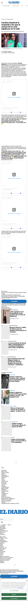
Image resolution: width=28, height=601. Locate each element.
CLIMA (3, 492)
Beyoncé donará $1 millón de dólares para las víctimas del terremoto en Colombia (18, 330)
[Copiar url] (4, 58)
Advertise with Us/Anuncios (8, 498)
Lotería (1, 554)
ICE (22, 5)
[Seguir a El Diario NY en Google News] (19, 461)
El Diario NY (3, 19)
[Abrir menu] (1, 2)
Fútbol (1, 544)
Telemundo (11, 292)
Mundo (3, 474)
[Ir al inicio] (14, 455)
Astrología (15, 421)
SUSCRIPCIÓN (4, 491)
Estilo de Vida (4, 481)
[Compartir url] (2, 61)
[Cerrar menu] (1, 517)
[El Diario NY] (14, 2)
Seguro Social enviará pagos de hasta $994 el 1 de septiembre (18, 440)
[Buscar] (2, 522)
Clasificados (3, 528)
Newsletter (2, 526)
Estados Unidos (5, 472)
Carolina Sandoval (19, 292)
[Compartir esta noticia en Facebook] (6, 54)
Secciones (2, 534)
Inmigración (4, 475)
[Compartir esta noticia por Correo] (12, 54)
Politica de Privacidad (6, 499)
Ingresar (9, 524)
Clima (1, 555)
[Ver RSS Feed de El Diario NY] (9, 464)
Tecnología (4, 483)
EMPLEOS (3, 490)
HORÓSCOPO (4, 493)
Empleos (2, 529)
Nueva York (12, 374)
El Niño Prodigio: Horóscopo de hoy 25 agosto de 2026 (19, 425)
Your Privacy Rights (14, 590)
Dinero (12, 437)
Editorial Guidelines (6, 501)
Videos (1, 533)
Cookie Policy (20, 587)
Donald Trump (16, 5)
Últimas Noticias (4, 531)
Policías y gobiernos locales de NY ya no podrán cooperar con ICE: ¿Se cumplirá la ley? (18, 395)
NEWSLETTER (4, 488)
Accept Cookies (14, 598)
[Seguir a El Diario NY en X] (6, 461)
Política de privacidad (6, 305)
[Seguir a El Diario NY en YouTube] (13, 461)
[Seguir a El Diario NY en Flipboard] (22, 461)
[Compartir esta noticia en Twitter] (9, 54)
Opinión (3, 485)
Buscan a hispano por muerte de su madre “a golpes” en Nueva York (18, 409)
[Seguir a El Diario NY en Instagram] (9, 461)
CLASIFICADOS (5, 487)
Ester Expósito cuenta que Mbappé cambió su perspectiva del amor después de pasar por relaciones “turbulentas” (16, 361)
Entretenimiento (10, 19)
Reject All (14, 594)
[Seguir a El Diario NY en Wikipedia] (3, 464)
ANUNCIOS (4, 496)
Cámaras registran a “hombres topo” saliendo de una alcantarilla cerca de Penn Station (17, 379)
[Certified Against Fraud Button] (6, 504)
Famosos (3, 292)
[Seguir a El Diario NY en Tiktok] (16, 461)
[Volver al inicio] (14, 509)
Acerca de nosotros (6, 497)
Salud (2, 479)
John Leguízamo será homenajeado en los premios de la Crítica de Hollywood (17, 314)
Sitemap (3, 502)
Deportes (3, 477)
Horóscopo (2, 532)
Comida (3, 480)
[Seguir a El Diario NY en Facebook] (3, 461)
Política (2, 539)
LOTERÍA (3, 494)
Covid (7, 292)
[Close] (26, 580)
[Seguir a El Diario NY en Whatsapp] (6, 464)
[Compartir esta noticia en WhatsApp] (3, 54)
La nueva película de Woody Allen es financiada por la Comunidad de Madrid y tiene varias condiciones (17, 345)
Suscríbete (3, 524)
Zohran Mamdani (6, 5)
